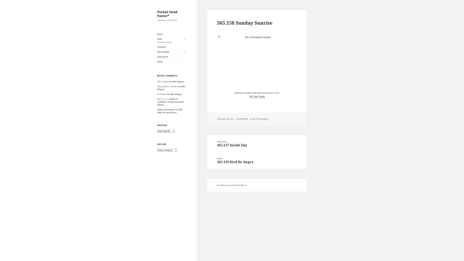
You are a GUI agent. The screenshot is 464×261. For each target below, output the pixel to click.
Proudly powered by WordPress (232, 185)
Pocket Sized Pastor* (167, 14)
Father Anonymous (166, 109)
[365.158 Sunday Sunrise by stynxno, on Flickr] (257, 61)
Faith (164, 40)
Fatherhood (162, 56)
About (160, 61)
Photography (163, 52)
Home (160, 34)
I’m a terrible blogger (174, 81)
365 (253, 119)
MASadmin (243, 119)
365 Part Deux (257, 96)
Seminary (161, 47)
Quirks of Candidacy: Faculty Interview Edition (170, 102)
